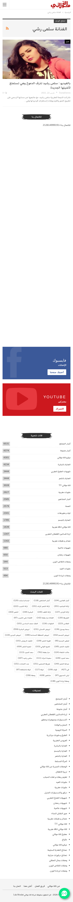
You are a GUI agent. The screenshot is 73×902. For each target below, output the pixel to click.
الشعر (13, 612)
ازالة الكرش (62, 612)
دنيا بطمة (44, 652)
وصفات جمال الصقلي (58, 860)
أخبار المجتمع (64, 443)
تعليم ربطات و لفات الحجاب (55, 777)
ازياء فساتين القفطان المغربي (57, 534)
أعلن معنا (28, 886)
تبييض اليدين (13, 635)
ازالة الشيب (20, 606)
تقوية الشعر (43, 640)
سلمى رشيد (25, 658)
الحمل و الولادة (60, 725)
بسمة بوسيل (61, 629)
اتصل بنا (17, 886)
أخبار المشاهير (64, 499)
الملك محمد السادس (27, 623)
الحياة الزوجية (61, 730)
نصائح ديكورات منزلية (57, 855)
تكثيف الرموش (24, 640)
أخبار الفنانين (61, 600)
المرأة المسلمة (61, 761)
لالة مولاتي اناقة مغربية (61, 527)
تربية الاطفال (61, 772)
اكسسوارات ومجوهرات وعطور (54, 719)
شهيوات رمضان (64, 554)
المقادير (63, 623)
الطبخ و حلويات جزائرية (57, 735)
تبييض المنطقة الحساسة (37, 635)
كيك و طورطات (64, 513)
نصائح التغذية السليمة (57, 850)
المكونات (48, 623)
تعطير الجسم (62, 640)
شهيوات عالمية (64, 547)
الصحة (67, 506)
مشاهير (45, 675)
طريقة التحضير (41, 663)
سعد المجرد (26, 652)
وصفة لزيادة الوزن (59, 681)
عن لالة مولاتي (54, 886)
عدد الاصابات (21, 663)
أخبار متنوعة (65, 450)
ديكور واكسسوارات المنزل (55, 792)
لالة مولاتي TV (64, 485)
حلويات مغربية (64, 492)
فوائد (52, 669)
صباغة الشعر (61, 663)
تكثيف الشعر (61, 646)
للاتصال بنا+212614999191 (56, 125)
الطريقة (63, 617)
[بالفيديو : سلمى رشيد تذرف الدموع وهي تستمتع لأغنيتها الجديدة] (36, 59)
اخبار (67, 41)
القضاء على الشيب (23, 617)
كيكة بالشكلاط (23, 669)
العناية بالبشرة (64, 464)
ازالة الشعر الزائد (41, 606)
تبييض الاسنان (42, 629)
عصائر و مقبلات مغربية (61, 541)
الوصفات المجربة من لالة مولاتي (53, 766)
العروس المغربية (60, 740)
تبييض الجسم (61, 635)
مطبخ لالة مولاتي (59, 834)
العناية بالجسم (64, 520)
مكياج (64, 839)
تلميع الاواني (42, 646)
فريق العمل (40, 886)
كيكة (39, 669)
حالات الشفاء (61, 652)
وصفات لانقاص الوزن (61, 561)
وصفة (30, 675)
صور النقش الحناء (59, 813)
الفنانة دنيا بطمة (45, 617)
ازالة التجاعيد (61, 606)
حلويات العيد (65, 568)
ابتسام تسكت (21, 600)
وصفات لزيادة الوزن (62, 575)
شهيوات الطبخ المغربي (60, 471)
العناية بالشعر (64, 478)
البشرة (28, 612)
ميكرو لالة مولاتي (63, 457)
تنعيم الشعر (24, 646)
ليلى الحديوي (62, 675)
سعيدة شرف (43, 658)
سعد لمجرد (62, 658)
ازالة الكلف (44, 612)
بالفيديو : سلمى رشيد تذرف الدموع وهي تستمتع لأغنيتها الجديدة (40, 85)
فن (65, 669)
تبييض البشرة (21, 629)
